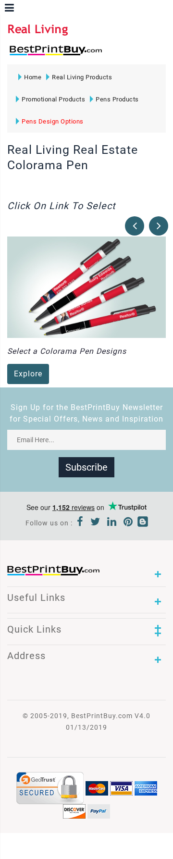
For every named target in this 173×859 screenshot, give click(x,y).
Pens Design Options (53, 121)
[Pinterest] (128, 523)
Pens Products (117, 99)
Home (32, 77)
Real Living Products (82, 77)
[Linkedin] (112, 523)
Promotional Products (53, 99)
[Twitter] (95, 523)
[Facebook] (80, 523)
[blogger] (142, 523)
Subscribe (86, 467)
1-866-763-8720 (120, 55)
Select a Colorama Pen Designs (66, 351)
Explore (28, 373)
